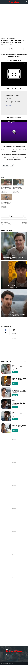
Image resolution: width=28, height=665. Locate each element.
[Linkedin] (12, 658)
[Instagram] (9, 658)
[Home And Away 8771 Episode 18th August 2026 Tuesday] (6, 404)
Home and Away (12, 38)
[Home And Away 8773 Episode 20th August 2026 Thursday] (14, 275)
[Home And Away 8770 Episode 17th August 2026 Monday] (6, 416)
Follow (14, 329)
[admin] (2, 45)
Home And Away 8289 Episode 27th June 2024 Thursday (6, 189)
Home (2, 36)
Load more (13, 435)
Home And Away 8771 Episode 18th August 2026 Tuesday (19, 403)
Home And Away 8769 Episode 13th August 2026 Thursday (19, 426)
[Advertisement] (14, 19)
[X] (22, 658)
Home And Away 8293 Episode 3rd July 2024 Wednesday (6, 204)
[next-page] (4, 319)
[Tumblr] (19, 658)
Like (5, 329)
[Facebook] (5, 658)
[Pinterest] (15, 658)
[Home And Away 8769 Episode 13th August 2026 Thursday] (6, 428)
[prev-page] (2, 319)
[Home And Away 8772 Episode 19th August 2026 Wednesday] (14, 303)
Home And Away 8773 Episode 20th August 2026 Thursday (14, 286)
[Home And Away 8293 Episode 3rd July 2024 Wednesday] (6, 197)
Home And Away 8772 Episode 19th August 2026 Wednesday (14, 314)
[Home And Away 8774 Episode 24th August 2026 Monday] (14, 246)
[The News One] (14, 2)
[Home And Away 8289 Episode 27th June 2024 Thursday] (6, 182)
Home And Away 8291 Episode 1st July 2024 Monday (17, 189)
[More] (25, 49)
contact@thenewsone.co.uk (16, 654)
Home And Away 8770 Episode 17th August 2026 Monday (19, 414)
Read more (15, 371)
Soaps (7, 38)
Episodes (6, 36)
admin (4, 44)
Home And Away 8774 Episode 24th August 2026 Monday (14, 258)
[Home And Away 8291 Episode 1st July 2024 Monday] (18, 182)
